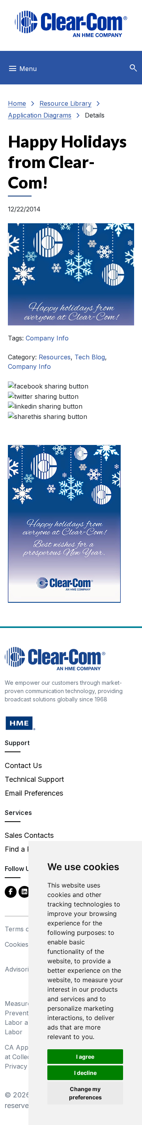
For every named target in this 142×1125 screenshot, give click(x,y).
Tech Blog (90, 357)
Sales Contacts (29, 835)
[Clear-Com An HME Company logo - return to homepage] (55, 658)
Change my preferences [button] (85, 1093)
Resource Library (65, 103)
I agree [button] (85, 1056)
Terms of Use (25, 929)
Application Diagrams (39, 115)
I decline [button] (85, 1072)
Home (17, 103)
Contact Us (23, 765)
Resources (55, 357)
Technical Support (34, 779)
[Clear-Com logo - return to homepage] (71, 23)
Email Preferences (34, 793)
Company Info (47, 338)
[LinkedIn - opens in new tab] (24, 891)
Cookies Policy (27, 944)
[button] (133, 68)
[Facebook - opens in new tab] (11, 891)
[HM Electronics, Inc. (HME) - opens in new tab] (20, 723)
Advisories (20, 969)
